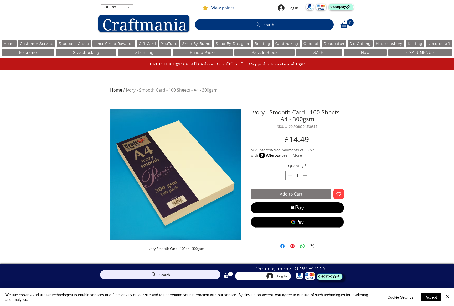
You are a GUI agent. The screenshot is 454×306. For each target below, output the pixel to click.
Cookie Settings (401, 297)
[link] (347, 23)
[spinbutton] (297, 175)
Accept (431, 297)
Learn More (292, 155)
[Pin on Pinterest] (292, 246)
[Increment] (305, 175)
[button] (117, 6)
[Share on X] (312, 246)
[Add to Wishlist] (338, 194)
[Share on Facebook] (282, 246)
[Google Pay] (297, 222)
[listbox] (117, 6)
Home (116, 90)
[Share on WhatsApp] (302, 246)
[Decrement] (289, 175)
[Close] (448, 297)
